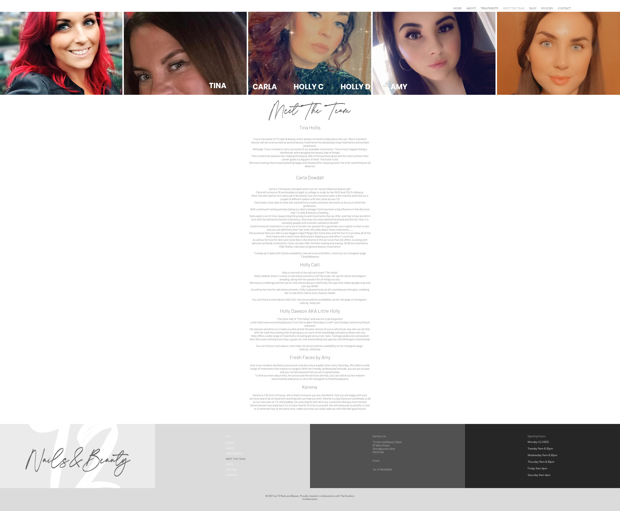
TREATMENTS (234, 453)
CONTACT (232, 474)
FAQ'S (229, 464)
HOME (229, 442)
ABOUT (230, 448)
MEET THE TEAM (235, 458)
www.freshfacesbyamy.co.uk (288, 378)
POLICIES (231, 469)
